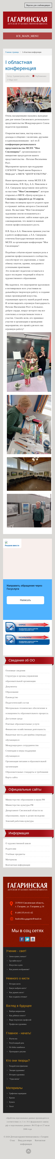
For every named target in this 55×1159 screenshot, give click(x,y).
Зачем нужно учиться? (17, 956)
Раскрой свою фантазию (18, 1066)
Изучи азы (13, 1038)
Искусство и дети (15, 965)
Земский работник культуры (20, 820)
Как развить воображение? (19, 969)
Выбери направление (17, 1011)
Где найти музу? (15, 960)
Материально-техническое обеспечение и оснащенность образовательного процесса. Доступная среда (27, 713)
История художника (16, 1074)
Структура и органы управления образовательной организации (22, 678)
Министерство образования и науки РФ (25, 799)
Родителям (11, 848)
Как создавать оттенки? (18, 996)
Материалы (11, 859)
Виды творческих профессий (20, 1019)
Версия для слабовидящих (38, 5)
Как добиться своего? (17, 1015)
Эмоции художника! (17, 1070)
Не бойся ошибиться (17, 1047)
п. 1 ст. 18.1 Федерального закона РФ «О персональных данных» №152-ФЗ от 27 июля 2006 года (28, 1125)
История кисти (14, 983)
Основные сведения (15, 670)
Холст (11, 1106)
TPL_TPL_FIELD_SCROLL (28, 1151)
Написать (25, 600)
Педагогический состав (17, 702)
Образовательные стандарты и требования (27, 771)
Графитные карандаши (17, 1093)
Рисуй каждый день (16, 1043)
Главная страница (12, 52)
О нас (12, 1140)
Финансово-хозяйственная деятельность (26, 729)
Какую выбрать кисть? (17, 988)
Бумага (12, 1102)
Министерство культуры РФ (19, 804)
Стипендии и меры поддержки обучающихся (21, 753)
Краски (12, 1097)
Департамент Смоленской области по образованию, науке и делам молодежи (25, 813)
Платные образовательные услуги (22, 723)
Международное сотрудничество (22, 745)
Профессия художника (17, 1024)
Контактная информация (18, 864)
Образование (12, 691)
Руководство (12, 697)
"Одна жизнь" (14, 1079)
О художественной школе (18, 843)
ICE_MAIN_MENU (27, 36)
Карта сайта (12, 777)
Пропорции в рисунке (17, 1051)
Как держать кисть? (16, 992)
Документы (11, 686)
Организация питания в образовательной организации (26, 764)
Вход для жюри (25, 1140)
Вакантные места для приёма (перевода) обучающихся (26, 737)
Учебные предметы (15, 854)
